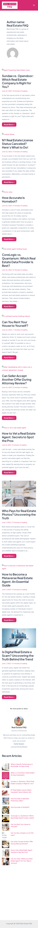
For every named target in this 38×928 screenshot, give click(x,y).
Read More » (9, 125)
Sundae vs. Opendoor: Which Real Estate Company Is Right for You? (18, 81)
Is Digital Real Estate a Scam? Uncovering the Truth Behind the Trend (18, 655)
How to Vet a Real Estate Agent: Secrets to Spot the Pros (18, 437)
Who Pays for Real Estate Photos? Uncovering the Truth (19, 514)
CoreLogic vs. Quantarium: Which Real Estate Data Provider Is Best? (18, 260)
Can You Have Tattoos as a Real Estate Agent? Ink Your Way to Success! (21, 861)
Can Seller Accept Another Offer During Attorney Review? (16, 379)
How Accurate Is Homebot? (13, 199)
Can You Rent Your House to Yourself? (15, 324)
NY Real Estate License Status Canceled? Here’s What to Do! (17, 143)
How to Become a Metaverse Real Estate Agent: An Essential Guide (17, 579)
